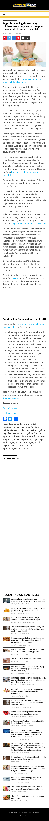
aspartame (19, 427)
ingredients (8, 436)
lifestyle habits (21, 436)
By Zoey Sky (24, 654)
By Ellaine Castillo (25, 707)
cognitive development (13, 433)
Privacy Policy (24, 816)
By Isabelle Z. (24, 791)
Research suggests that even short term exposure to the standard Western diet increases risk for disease (27, 640)
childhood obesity (11, 430)
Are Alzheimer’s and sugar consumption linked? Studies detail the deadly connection (27, 691)
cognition (41, 430)
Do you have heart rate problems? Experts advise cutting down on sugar (28, 758)
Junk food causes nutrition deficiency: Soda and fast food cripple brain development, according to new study (28, 680)
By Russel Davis (25, 645)
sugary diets (37, 442)
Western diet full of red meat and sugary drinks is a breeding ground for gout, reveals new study (27, 668)
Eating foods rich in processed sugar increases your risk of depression (26, 713)
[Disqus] (24, 493)
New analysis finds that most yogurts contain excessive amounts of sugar (26, 619)
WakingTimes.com (11, 408)
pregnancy (7, 439)
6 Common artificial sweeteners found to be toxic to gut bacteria (27, 722)
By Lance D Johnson (26, 801)
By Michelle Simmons (27, 604)
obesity (41, 436)
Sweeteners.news (10, 398)
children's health (28, 430)
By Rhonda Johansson (27, 673)
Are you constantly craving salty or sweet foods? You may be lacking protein (28, 650)
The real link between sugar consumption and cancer (28, 797)
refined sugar (19, 439)
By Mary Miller (24, 613)
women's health (21, 448)
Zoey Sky (17, 33)
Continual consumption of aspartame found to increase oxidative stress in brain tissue (28, 600)
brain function (32, 427)
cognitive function (33, 433)
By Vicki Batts (24, 782)
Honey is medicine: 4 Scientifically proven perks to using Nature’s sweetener (28, 609)
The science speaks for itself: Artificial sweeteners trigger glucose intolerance (27, 788)
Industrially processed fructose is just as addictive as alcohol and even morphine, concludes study (27, 702)
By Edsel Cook (24, 762)
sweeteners (24, 445)
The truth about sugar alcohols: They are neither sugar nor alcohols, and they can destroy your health (27, 629)
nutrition (33, 436)
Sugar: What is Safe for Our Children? (28, 223)
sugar (15, 278)
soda (29, 439)
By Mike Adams (24, 739)
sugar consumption (21, 442)
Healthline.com (9, 413)
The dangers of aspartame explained (26, 659)
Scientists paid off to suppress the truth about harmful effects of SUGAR (27, 779)
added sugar (23, 424)
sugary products (10, 445)
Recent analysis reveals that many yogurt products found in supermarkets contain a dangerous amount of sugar (28, 768)
